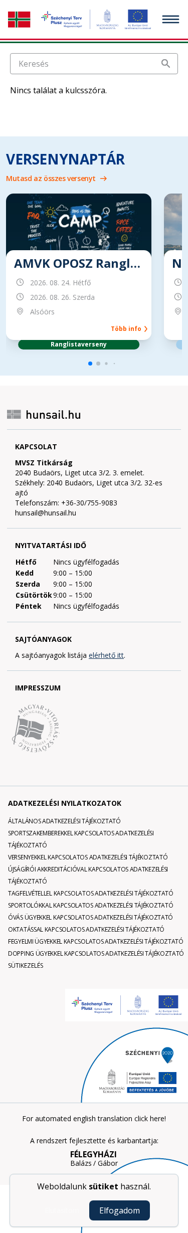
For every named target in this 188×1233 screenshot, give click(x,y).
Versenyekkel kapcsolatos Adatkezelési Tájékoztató (87, 857)
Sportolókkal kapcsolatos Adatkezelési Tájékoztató (90, 905)
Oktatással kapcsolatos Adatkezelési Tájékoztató (86, 929)
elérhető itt (106, 655)
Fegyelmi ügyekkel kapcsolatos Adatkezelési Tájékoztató (95, 941)
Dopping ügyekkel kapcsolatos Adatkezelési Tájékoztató (96, 953)
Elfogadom (119, 1210)
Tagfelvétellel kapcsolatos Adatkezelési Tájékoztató (90, 893)
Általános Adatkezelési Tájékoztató (64, 821)
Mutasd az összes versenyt (51, 178)
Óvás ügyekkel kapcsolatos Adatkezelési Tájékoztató (90, 917)
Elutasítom (62, 1210)
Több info (127, 329)
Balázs (81, 1163)
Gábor (108, 1163)
